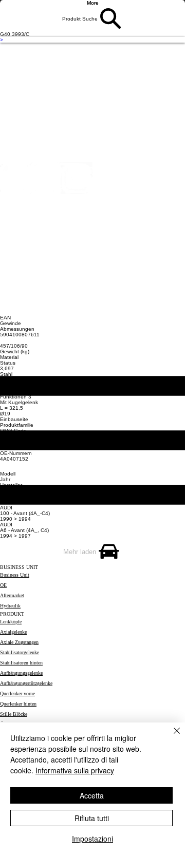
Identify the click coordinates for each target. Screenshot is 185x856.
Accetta (92, 795)
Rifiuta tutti (92, 818)
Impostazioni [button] (92, 838)
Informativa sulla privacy (74, 770)
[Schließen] (170, 737)
